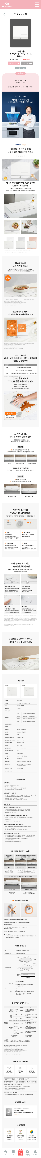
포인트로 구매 (27, 63)
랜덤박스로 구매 (14, 63)
